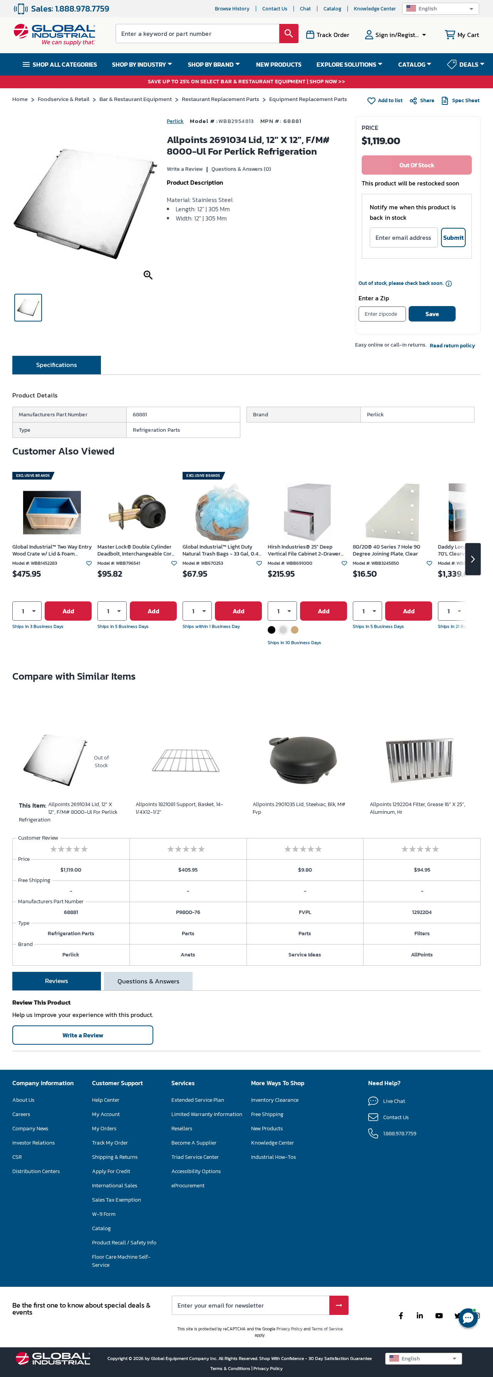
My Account (106, 1114)
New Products (267, 1128)
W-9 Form (104, 1214)
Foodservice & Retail (63, 98)
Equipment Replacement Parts (308, 98)
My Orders (104, 1128)
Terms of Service (327, 1329)
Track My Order (110, 1143)
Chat (305, 8)
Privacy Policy (289, 1329)
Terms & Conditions (231, 1368)
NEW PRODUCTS (279, 64)
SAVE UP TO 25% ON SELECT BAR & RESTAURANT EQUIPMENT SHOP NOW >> (246, 82)
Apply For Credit (111, 1171)
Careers (21, 1114)
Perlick (175, 121)
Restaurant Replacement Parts (220, 98)
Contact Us (274, 8)
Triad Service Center (195, 1157)
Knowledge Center (375, 8)
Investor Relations (33, 1143)
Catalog (332, 8)
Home (20, 98)
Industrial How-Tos (273, 1157)
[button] (440, 8)
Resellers (181, 1128)
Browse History (232, 8)
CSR (17, 1157)
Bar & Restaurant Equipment (135, 98)
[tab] (56, 365)
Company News (30, 1128)
